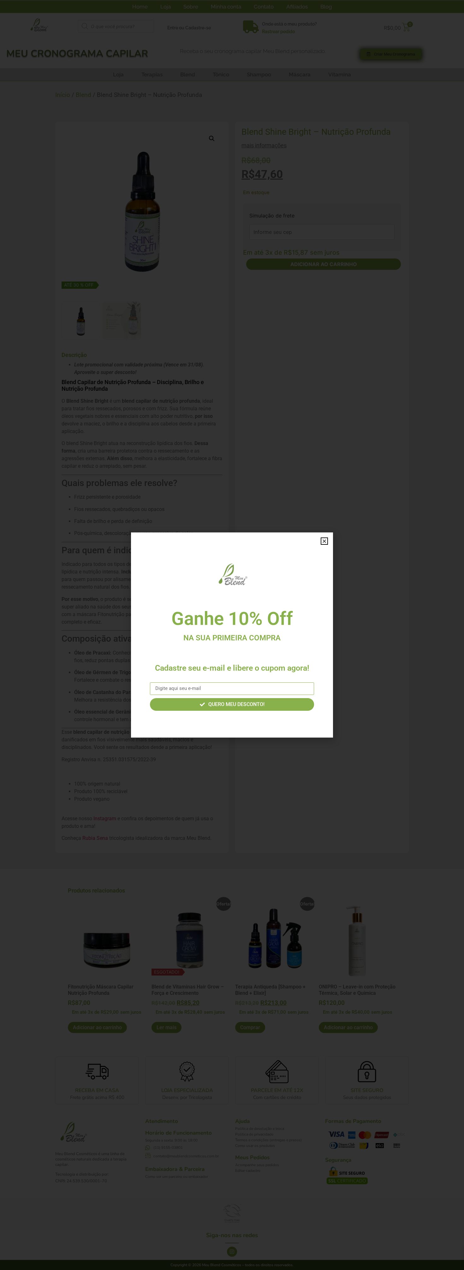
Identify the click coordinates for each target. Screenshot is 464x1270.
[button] (324, 541)
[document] (232, 635)
